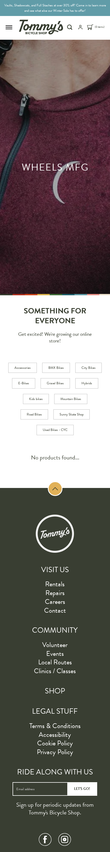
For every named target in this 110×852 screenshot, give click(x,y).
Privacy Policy (55, 752)
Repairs (55, 593)
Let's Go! (82, 789)
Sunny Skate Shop (72, 414)
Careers (55, 602)
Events (55, 654)
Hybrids (86, 383)
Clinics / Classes (55, 671)
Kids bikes (36, 399)
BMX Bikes (56, 367)
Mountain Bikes (70, 399)
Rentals (55, 584)
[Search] (70, 27)
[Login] (80, 28)
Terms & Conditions (55, 726)
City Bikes (88, 367)
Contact (55, 610)
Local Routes (55, 662)
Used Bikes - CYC (55, 430)
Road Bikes (34, 414)
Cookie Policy (55, 743)
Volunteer (55, 645)
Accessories (22, 367)
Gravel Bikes (55, 383)
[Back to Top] (55, 488)
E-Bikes (23, 383)
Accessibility (55, 735)
